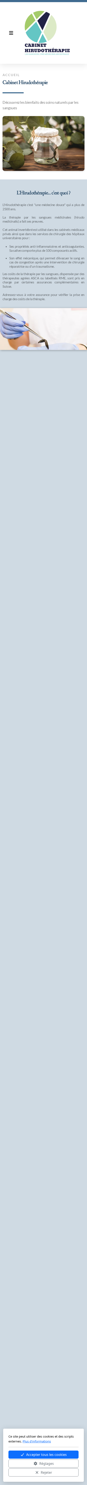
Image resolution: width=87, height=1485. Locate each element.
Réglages (46, 1463)
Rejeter (46, 1472)
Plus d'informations (37, 1441)
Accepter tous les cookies (46, 1454)
